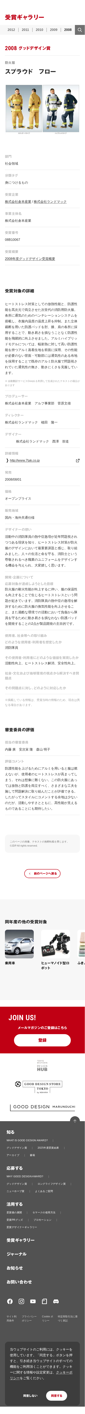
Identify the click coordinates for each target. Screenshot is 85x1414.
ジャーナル (17, 1254)
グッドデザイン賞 (17, 1147)
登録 (42, 1040)
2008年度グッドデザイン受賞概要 (30, 258)
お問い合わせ (19, 1282)
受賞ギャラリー (21, 1240)
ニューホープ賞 (15, 1191)
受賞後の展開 (14, 1212)
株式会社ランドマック (50, 201)
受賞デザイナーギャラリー (22, 1227)
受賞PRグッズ (15, 1219)
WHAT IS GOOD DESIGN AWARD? (27, 1140)
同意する (56, 1395)
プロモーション (42, 1219)
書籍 (32, 1155)
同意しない (30, 1395)
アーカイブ (13, 1155)
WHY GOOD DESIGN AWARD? (25, 1176)
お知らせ (15, 1268)
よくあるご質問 (44, 1191)
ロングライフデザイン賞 (52, 1183)
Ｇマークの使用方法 (44, 1212)
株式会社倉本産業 (18, 201)
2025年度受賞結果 (48, 1147)
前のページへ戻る (45, 873)
